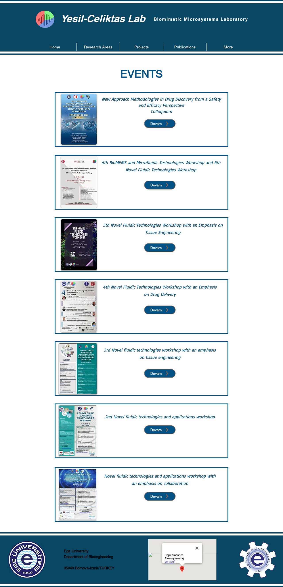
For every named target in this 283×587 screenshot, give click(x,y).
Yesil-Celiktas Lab (103, 18)
